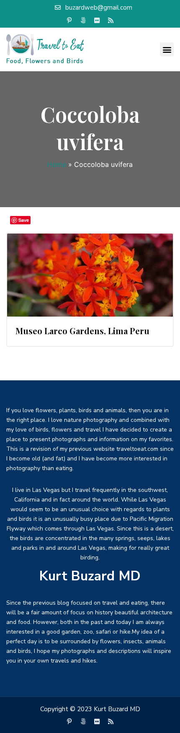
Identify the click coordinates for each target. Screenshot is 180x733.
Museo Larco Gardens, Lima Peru (82, 330)
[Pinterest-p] (69, 20)
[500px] (83, 20)
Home (56, 164)
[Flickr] (97, 20)
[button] (167, 49)
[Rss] (111, 20)
